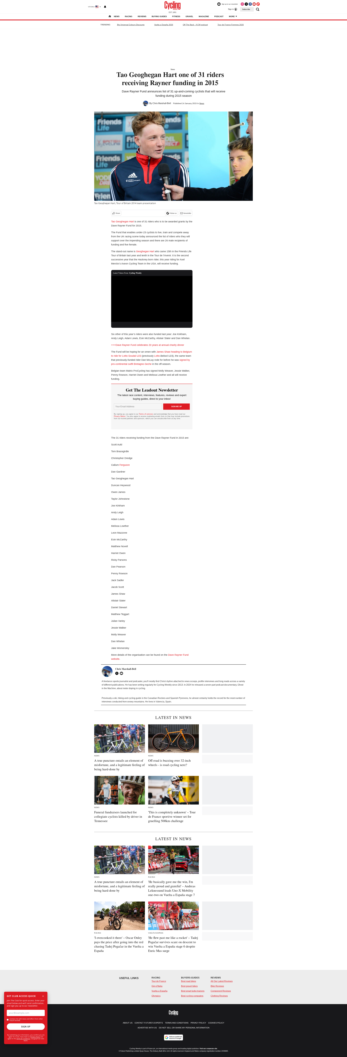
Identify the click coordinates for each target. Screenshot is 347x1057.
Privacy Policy (35, 1037)
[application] (151, 299)
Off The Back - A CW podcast (195, 25)
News (116, 16)
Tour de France (159, 981)
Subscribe (246, 9)
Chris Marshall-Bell (161, 103)
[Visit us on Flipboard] (258, 4)
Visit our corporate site (208, 1049)
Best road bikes (188, 981)
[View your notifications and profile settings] (105, 6)
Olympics (156, 996)
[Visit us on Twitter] (246, 4)
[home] (109, 17)
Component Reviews (221, 991)
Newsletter (187, 213)
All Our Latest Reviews (222, 981)
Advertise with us (147, 1028)
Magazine (204, 16)
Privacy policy (198, 1023)
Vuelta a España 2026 (163, 25)
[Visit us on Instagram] (242, 4)
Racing (128, 16)
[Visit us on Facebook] (250, 4)
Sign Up (25, 1026)
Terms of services (146, 414)
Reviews (142, 16)
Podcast (219, 16)
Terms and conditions (176, 1023)
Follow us (173, 213)
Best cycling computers (192, 996)
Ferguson (124, 465)
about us (127, 1023)
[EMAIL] (122, 673)
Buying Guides (159, 16)
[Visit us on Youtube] (254, 4)
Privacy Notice (119, 416)
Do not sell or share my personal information (184, 1028)
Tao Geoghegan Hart (122, 221)
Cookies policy (216, 1023)
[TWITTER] (117, 673)
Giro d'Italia (157, 986)
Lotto (157, 356)
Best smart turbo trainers (192, 991)
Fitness (176, 16)
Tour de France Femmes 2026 (231, 25)
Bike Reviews (217, 986)
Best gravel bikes (189, 986)
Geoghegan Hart (145, 251)
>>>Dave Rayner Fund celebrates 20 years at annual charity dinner (147, 345)
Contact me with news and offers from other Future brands (26, 1019)
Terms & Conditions (23, 1039)
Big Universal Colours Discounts (130, 25)
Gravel (189, 16)
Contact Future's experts (149, 1023)
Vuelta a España (159, 991)
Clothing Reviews (219, 996)
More (232, 16)
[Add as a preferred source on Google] (173, 1037)
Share (118, 213)
